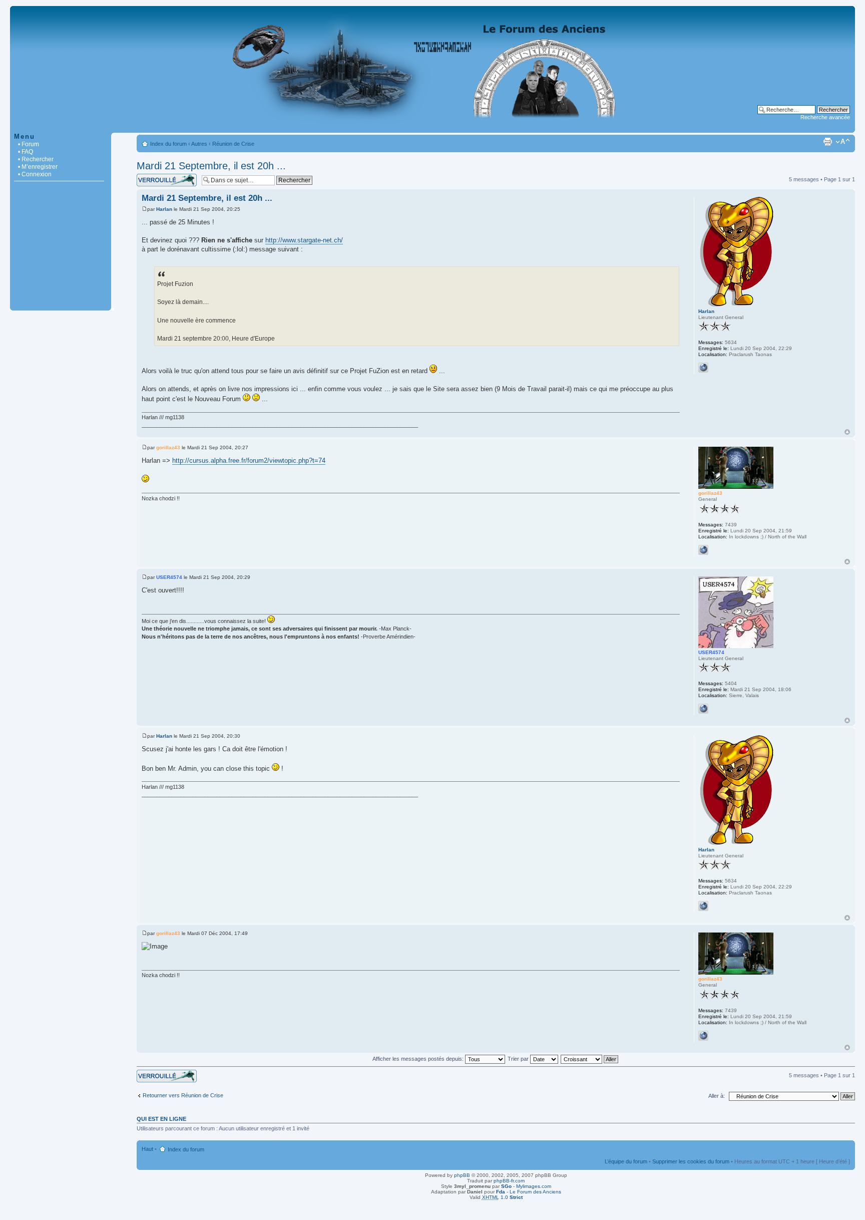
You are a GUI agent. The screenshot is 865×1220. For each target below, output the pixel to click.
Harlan (164, 209)
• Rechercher (36, 159)
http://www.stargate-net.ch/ (304, 240)
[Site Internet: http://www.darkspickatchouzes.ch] (703, 709)
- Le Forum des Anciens (528, 1191)
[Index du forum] (432, 127)
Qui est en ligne (161, 1119)
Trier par (519, 1059)
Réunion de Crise (233, 144)
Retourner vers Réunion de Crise (183, 1095)
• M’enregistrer (38, 166)
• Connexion (35, 174)
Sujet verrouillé (154, 177)
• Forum (28, 144)
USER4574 (169, 577)
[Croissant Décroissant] (590, 1059)
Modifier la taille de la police (842, 141)
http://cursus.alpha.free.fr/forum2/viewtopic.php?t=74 (248, 460)
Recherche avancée (825, 117)
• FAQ (25, 151)
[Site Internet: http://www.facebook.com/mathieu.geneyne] (703, 368)
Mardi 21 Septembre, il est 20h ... (211, 165)
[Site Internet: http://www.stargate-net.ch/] (703, 550)
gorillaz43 (168, 447)
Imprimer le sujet (827, 141)
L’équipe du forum (626, 1161)
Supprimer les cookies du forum (690, 1161)
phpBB (462, 1175)
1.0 (502, 1197)
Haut (847, 432)
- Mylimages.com (526, 1186)
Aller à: (716, 1096)
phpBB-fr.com (509, 1180)
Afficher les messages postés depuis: (418, 1059)
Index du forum (168, 144)
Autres (199, 144)
